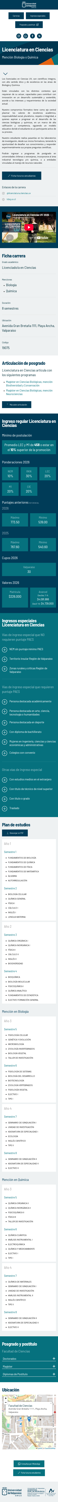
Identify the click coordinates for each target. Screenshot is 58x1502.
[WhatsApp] (25, 36)
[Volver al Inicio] (29, 5)
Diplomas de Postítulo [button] (15, 1374)
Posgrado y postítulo (28, 24)
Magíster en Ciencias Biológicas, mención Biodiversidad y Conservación (29, 383)
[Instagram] (18, 36)
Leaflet (39, 1448)
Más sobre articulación (18, 404)
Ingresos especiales (37, 16)
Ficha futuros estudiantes (23, 175)
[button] (29, 1419)
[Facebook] (32, 36)
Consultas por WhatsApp (30, 1464)
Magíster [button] (7, 1366)
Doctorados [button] (9, 1358)
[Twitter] (39, 36)
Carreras (16, 16)
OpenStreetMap (50, 1448)
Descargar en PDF (16, 833)
